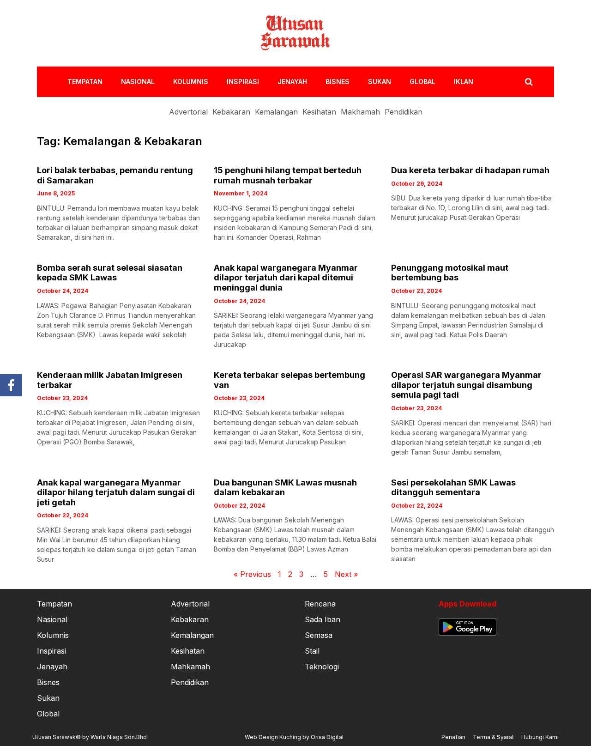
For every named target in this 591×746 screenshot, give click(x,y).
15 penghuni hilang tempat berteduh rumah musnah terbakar (288, 175)
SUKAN (379, 81)
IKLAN (463, 81)
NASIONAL (138, 81)
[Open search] (529, 82)
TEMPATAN (85, 81)
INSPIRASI (243, 81)
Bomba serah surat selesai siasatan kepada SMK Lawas (109, 273)
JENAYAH (292, 81)
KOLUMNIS (190, 81)
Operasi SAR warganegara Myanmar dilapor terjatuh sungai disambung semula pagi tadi (466, 385)
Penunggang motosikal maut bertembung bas (449, 273)
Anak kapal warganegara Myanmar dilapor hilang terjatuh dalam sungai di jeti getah (116, 492)
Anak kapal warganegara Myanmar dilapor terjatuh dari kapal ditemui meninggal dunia (286, 277)
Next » (346, 574)
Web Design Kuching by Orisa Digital (294, 737)
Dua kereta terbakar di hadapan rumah (470, 170)
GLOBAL (422, 81)
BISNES (338, 81)
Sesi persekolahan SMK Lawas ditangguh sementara (453, 487)
